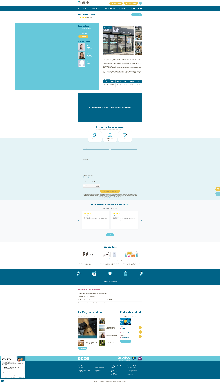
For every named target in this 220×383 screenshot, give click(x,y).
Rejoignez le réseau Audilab (132, 374)
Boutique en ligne (117, 3)
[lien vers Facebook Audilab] (79, 358)
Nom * (112, 148)
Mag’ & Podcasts (109, 8)
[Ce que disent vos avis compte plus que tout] (108, 321)
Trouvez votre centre (84, 22)
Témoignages (113, 373)
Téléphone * (113, 154)
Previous (79, 220)
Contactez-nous (130, 375)
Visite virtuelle (107, 27)
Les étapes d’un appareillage (99, 367)
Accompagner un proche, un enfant (84, 370)
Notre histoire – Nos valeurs (132, 367)
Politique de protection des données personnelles (113, 381)
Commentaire (85, 159)
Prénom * (85, 148)
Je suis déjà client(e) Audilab (88, 175)
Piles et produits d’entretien (131, 259)
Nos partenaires (130, 371)
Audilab (79, 22)
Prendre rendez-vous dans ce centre (110, 191)
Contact (95, 381)
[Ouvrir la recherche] (140, 3)
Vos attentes (95, 8)
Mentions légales (101, 381)
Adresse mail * (85, 154)
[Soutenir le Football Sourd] (108, 343)
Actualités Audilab (114, 374)
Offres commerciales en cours (99, 373)
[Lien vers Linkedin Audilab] (82, 358)
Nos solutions (82, 8)
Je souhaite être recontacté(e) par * (89, 180)
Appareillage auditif (88, 259)
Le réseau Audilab (136, 8)
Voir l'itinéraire (83, 31)
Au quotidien (113, 370)
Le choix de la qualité (131, 368)
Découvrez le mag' (82, 348)
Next (141, 220)
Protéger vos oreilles (114, 371)
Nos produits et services (98, 370)
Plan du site (124, 381)
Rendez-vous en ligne (137, 14)
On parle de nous (130, 373)
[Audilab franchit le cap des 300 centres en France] (87, 343)
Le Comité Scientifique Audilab (132, 370)
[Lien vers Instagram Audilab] (85, 358)
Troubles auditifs (81, 371)
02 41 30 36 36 (84, 33)
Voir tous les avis (110, 234)
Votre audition (81, 367)
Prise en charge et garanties (99, 368)
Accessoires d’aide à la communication (109, 259)
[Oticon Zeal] (87, 328)
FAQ (79, 373)
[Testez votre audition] (217, 189)
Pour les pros (113, 375)
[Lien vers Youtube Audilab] (87, 358)
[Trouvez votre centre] (217, 194)
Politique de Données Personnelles (113, 197)
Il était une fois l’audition (115, 368)
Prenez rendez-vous (132, 3)
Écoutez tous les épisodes (125, 341)
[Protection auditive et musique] (108, 335)
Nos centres (122, 8)
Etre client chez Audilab (82, 368)
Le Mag (112, 367)
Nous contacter (83, 36)
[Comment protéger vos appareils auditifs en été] (108, 328)
